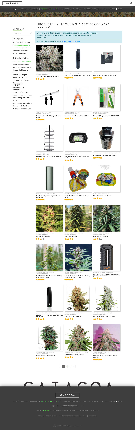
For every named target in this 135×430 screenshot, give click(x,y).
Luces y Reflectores (20, 92)
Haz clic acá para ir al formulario (71, 41)
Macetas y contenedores (22, 95)
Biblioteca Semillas (91, 9)
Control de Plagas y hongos (20, 71)
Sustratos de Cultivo (21, 106)
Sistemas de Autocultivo (22, 103)
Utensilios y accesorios (22, 109)
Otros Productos (108, 9)
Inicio (15, 9)
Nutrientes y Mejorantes (22, 98)
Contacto (93, 416)
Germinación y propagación (18, 84)
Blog (120, 9)
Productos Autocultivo (50, 9)
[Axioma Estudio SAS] (67, 425)
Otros (15, 100)
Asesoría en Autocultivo (22, 67)
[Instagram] (57, 406)
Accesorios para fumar (71, 9)
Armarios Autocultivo (21, 64)
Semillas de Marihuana (29, 9)
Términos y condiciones (47, 416)
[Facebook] (53, 406)
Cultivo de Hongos (20, 75)
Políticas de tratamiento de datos (73, 416)
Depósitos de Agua (20, 77)
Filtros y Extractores (21, 80)
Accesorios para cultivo (22, 62)
